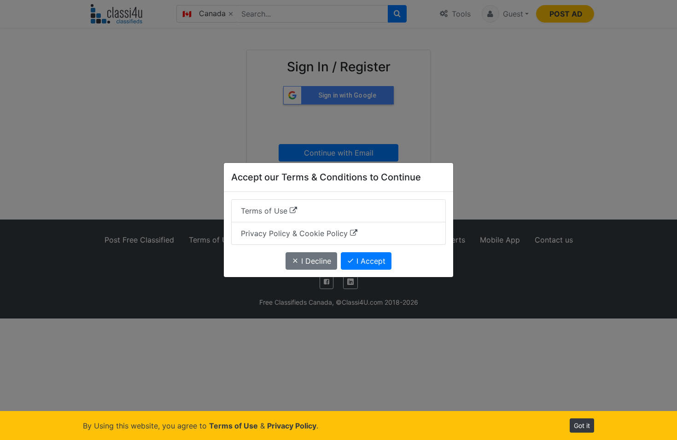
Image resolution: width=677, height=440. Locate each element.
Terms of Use (265, 210)
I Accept (369, 261)
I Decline (315, 261)
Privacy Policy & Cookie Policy (295, 233)
